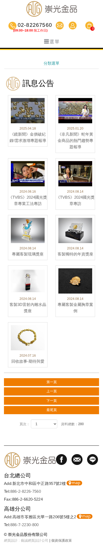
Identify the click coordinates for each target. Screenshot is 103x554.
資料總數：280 (72, 424)
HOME (51, 9)
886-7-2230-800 (24, 524)
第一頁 (51, 382)
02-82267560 (34, 25)
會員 (73, 25)
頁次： (25, 424)
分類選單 (51, 63)
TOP (96, 534)
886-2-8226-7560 (25, 491)
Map (74, 483)
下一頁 (51, 401)
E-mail (60, 25)
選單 (54, 41)
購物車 (89, 26)
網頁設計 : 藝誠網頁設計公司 (26, 540)
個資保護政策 (61, 540)
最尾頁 (51, 410)
